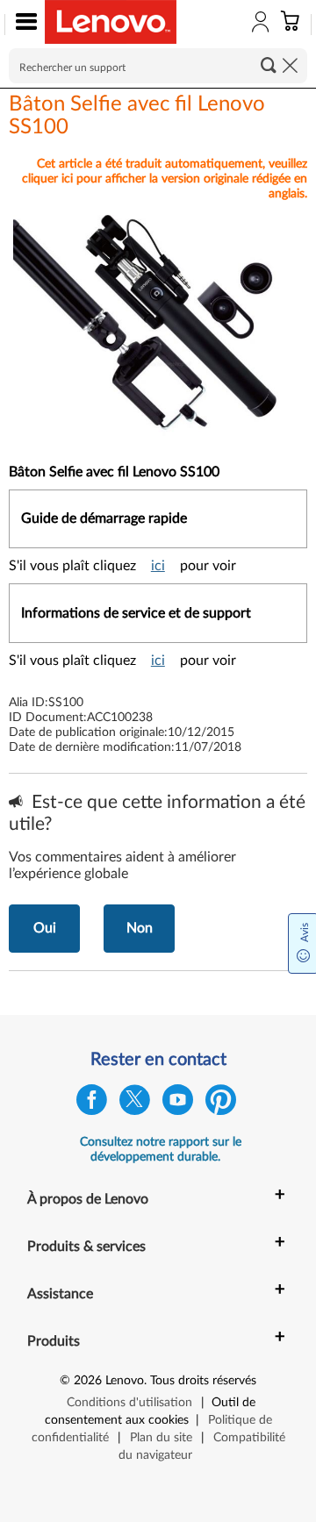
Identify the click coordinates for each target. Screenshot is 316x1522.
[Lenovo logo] (110, 22)
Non (139, 928)
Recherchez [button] (268, 64)
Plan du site (161, 1438)
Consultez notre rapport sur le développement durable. (160, 1149)
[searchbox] (158, 65)
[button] (22, 24)
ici (158, 566)
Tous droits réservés (203, 1381)
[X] (134, 1104)
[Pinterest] (220, 1104)
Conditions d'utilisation (129, 1403)
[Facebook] (91, 1104)
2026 (88, 1381)
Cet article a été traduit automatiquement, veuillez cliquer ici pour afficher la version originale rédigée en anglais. (164, 179)
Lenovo (124, 1381)
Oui (44, 928)
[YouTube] (177, 1104)
